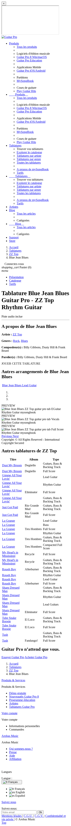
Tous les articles (26, 213)
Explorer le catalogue (29, 152)
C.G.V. (39, 815)
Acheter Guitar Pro (36, 657)
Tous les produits (27, 46)
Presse (13, 752)
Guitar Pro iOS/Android (31, 70)
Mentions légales (12, 815)
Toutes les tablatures (29, 162)
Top (4, 822)
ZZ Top (17, 334)
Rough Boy (9, 569)
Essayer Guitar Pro (13, 657)
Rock (16, 340)
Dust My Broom (12, 465)
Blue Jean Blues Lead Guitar (19, 385)
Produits (14, 43)
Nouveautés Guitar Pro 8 (24, 696)
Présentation (16, 277)
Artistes (13, 206)
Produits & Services (13, 680)
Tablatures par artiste (29, 155)
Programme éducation (22, 700)
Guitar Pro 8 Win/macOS (32, 57)
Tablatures (15, 145)
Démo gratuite (17, 693)
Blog (12, 210)
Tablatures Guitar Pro (22, 706)
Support (14, 237)
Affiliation (15, 759)
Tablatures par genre (29, 159)
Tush (5, 634)
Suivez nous (9, 802)
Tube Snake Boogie (9, 619)
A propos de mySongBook (33, 169)
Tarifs (20, 172)
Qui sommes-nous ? (21, 748)
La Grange (8, 520)
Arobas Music (10, 736)
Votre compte (9, 713)
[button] (7, 436)
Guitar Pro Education (29, 60)
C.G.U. (28, 815)
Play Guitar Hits (26, 91)
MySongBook (25, 80)
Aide (12, 755)
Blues (24, 340)
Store (12, 240)
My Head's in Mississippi (10, 554)
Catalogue (15, 280)
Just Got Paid (10, 507)
